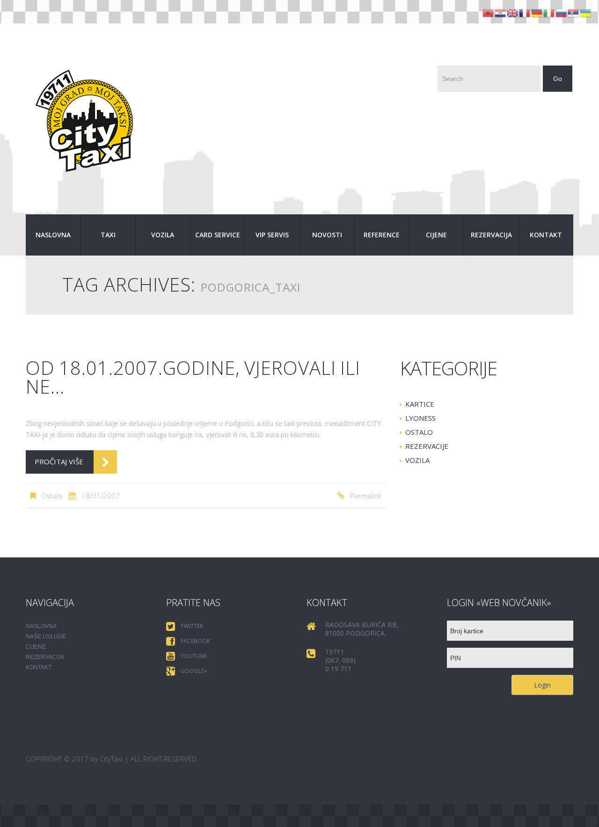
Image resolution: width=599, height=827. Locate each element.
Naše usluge (46, 636)
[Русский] (561, 12)
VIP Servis (272, 234)
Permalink (365, 495)
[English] (513, 12)
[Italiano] (549, 12)
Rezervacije (426, 446)
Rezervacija (491, 234)
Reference (382, 234)
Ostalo (51, 495)
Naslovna (53, 234)
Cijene (436, 234)
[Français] (525, 12)
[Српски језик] (574, 12)
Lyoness (420, 418)
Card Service (217, 234)
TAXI (108, 234)
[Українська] (586, 12)
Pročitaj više (59, 461)
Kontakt (546, 234)
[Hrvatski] (501, 12)
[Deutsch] (537, 12)
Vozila (162, 234)
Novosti (327, 234)
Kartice (419, 404)
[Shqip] (488, 12)
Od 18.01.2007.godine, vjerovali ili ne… (193, 377)
